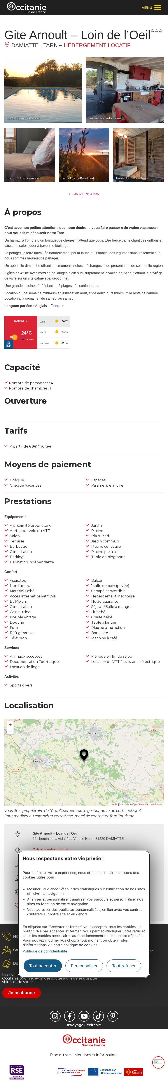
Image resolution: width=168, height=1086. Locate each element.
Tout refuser (124, 965)
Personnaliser (84, 965)
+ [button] (10, 724)
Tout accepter (42, 965)
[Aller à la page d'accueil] (26, 7)
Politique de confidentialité (45, 951)
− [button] (10, 731)
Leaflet (113, 804)
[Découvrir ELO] (158, 1062)
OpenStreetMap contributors (147, 804)
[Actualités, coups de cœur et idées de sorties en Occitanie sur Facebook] (69, 1016)
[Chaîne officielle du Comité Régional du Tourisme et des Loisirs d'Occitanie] (84, 1016)
